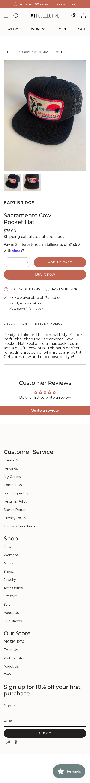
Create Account (16, 460)
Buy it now (45, 274)
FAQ (7, 675)
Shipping (12, 236)
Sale (7, 604)
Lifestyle (10, 596)
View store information (26, 308)
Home (12, 51)
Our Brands (13, 621)
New (7, 547)
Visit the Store (15, 658)
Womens (11, 555)
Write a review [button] (45, 410)
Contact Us (13, 485)
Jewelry (10, 580)
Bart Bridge (19, 202)
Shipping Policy (16, 493)
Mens (8, 563)
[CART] (83, 15)
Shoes (9, 571)
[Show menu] (6, 15)
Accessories (13, 588)
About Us (11, 613)
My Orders (12, 477)
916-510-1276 (14, 642)
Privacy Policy (15, 518)
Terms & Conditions (19, 526)
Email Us (11, 650)
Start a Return (15, 510)
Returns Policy (15, 501)
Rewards (11, 468)
